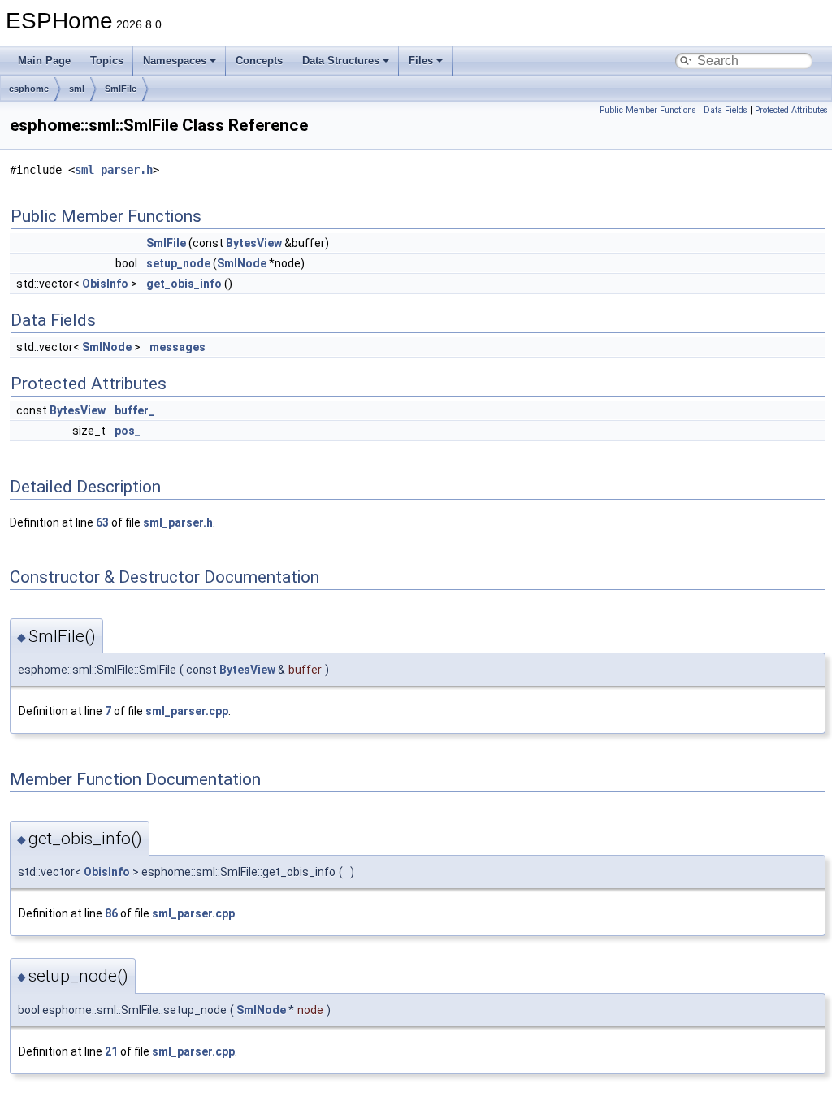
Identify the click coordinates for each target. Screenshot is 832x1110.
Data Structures (340, 60)
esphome (29, 88)
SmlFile (120, 88)
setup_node (178, 263)
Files (421, 60)
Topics (107, 60)
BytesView (254, 242)
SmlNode (241, 263)
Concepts (259, 60)
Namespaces (174, 60)
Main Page (44, 60)
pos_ (128, 430)
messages (178, 346)
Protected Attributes (791, 110)
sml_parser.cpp (186, 711)
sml (76, 88)
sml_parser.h (114, 169)
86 (111, 913)
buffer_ (134, 410)
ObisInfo (105, 283)
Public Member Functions (648, 110)
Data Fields (726, 110)
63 (102, 522)
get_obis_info (184, 283)
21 (111, 1051)
